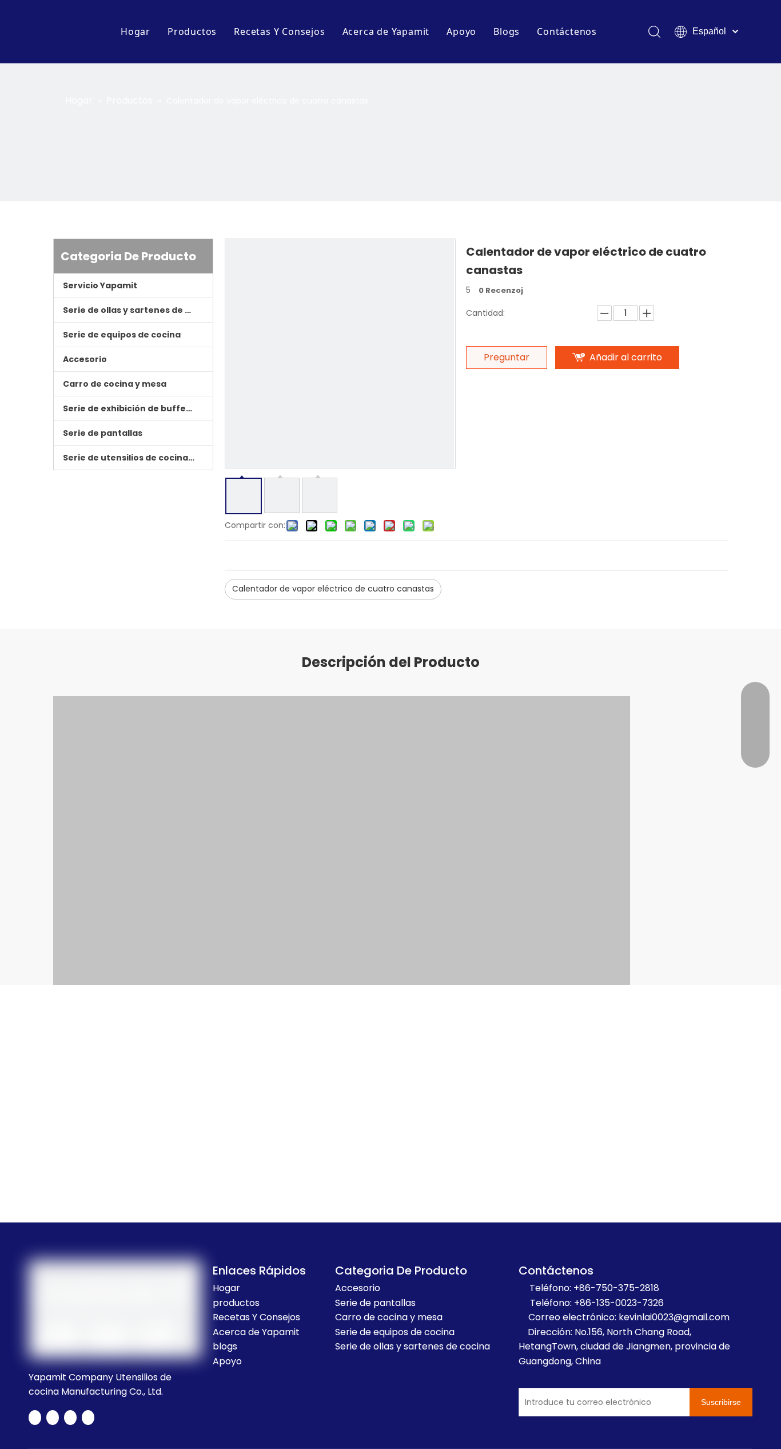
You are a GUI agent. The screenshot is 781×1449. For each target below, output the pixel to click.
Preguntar (506, 357)
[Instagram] (88, 1417)
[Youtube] (70, 1417)
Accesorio (85, 359)
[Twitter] (52, 1417)
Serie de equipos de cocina (122, 334)
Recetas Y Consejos (279, 31)
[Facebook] (35, 1417)
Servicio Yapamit (100, 285)
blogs (225, 1346)
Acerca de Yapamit (386, 31)
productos (236, 1302)
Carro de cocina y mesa (114, 384)
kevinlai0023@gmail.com (674, 1317)
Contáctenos (567, 31)
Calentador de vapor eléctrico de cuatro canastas (333, 588)
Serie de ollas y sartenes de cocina (138, 310)
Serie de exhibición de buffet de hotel (138, 408)
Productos (192, 31)
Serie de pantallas (102, 433)
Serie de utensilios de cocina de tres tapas (138, 457)
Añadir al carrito (625, 357)
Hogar (135, 31)
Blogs (506, 31)
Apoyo (461, 31)
